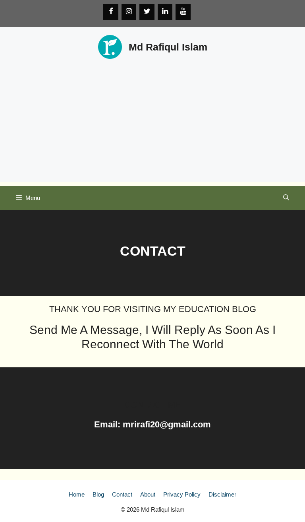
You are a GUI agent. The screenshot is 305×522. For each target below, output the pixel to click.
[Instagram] (129, 12)
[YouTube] (183, 12)
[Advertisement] (152, 126)
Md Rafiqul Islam (168, 46)
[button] (286, 198)
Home (77, 494)
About (147, 494)
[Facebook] (110, 12)
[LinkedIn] (165, 12)
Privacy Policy (182, 494)
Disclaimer (222, 494)
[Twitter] (146, 12)
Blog (98, 494)
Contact (122, 494)
